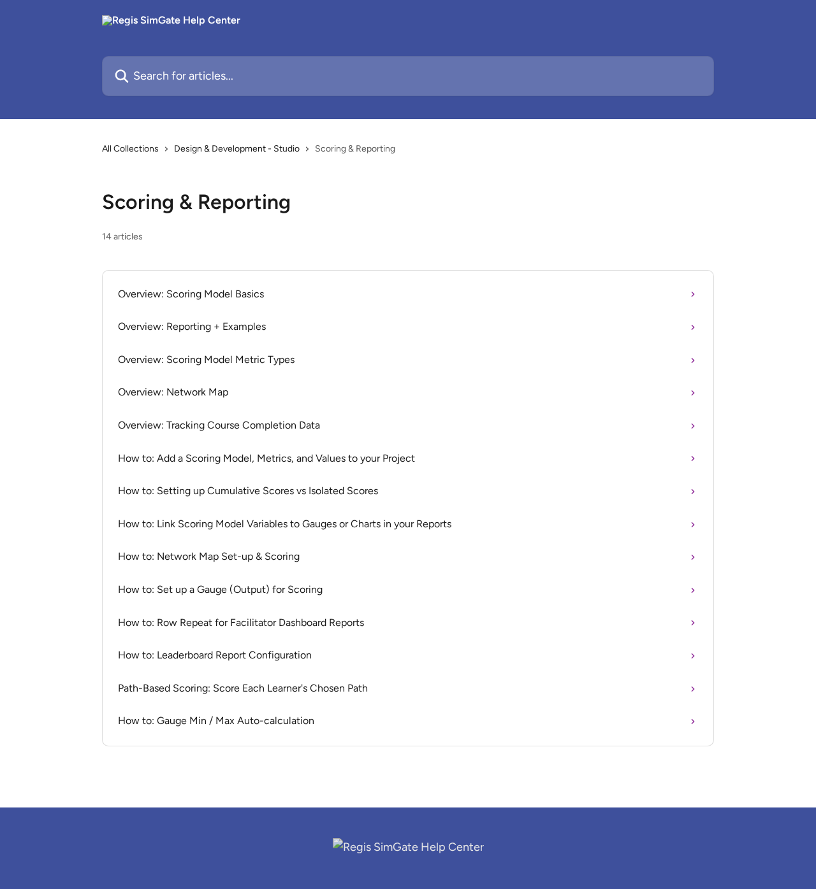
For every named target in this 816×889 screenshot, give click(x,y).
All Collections (130, 148)
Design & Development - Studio (237, 148)
